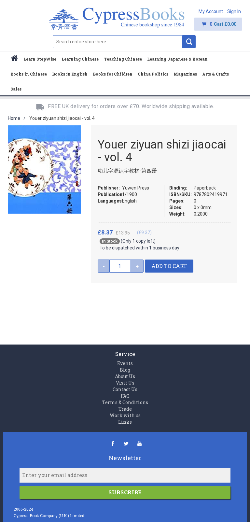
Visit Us (125, 383)
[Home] (14, 59)
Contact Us (125, 389)
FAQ (125, 396)
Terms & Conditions (125, 402)
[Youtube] (139, 443)
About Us (125, 376)
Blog (125, 370)
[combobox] (118, 41)
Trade (125, 409)
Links (125, 422)
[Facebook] (113, 443)
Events (125, 363)
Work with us (125, 415)
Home (14, 118)
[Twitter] (126, 443)
